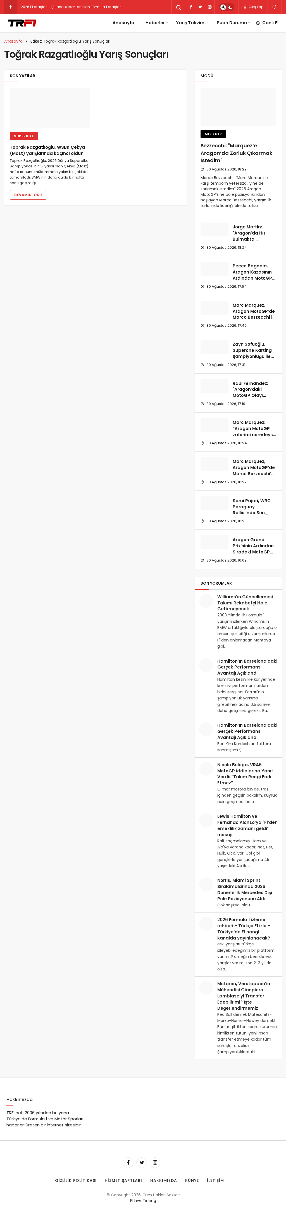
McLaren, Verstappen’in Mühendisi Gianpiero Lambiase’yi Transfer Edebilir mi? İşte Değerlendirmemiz (243, 996)
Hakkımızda (163, 1180)
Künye (192, 1180)
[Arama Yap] (179, 7)
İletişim (215, 1180)
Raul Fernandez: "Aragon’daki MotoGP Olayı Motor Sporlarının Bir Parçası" (252, 395)
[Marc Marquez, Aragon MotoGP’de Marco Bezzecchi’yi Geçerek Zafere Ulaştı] (214, 464)
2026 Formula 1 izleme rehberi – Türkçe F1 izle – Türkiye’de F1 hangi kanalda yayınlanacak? (243, 929)
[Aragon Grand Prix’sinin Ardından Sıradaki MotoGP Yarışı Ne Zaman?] (214, 542)
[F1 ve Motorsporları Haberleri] (21, 23)
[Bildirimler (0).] (275, 6)
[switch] (226, 7)
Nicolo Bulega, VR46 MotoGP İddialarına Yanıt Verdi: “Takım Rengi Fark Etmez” (245, 774)
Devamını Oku (28, 194)
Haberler (155, 23)
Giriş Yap (255, 6)
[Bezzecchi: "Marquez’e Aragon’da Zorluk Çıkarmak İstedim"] (238, 107)
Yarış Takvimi (191, 23)
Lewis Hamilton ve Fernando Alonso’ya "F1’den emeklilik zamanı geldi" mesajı (247, 825)
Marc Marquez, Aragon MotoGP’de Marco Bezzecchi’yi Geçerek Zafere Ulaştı (254, 474)
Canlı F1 (270, 23)
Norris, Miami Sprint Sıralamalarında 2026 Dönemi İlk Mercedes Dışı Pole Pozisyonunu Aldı (244, 889)
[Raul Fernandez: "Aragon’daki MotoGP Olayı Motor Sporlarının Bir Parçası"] (214, 386)
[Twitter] (200, 7)
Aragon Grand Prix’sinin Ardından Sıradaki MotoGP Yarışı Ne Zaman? (253, 549)
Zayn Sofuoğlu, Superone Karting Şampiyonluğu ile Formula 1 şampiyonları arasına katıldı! (252, 359)
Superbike (24, 136)
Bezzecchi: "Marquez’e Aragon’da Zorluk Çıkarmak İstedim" (236, 153)
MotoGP (213, 134)
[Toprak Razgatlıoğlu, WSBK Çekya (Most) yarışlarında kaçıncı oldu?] (50, 108)
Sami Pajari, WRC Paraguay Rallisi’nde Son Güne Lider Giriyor (252, 510)
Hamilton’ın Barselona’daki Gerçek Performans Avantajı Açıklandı (247, 667)
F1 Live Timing (143, 1200)
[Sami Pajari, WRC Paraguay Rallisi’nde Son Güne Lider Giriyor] (214, 503)
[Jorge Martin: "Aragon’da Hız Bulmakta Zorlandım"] (214, 229)
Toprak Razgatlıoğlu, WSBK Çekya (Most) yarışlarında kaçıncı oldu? (47, 150)
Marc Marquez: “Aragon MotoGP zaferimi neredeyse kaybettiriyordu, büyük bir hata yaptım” (254, 437)
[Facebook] (191, 7)
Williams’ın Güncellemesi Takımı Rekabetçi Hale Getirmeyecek (245, 603)
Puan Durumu (232, 23)
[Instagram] (209, 7)
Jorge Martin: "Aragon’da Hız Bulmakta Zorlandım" (249, 236)
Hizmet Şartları (123, 1180)
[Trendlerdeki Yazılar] (10, 7)
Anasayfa (123, 23)
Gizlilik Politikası (76, 1180)
